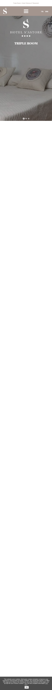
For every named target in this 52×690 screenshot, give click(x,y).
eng (46, 11)
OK (27, 687)
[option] (26, 60)
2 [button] (26, 118)
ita (42, 11)
